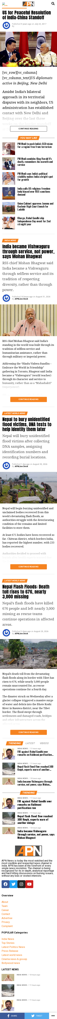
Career (5, 910)
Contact (6, 914)
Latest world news (12, 955)
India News (8, 939)
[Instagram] (21, 884)
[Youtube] (29, 884)
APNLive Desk (21, 299)
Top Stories (8, 942)
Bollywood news (11, 963)
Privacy (6, 922)
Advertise (7, 918)
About (5, 901)
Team (5, 906)
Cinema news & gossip (14, 959)
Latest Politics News (13, 947)
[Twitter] (13, 884)
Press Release (10, 950)
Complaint (7, 926)
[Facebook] (6, 884)
